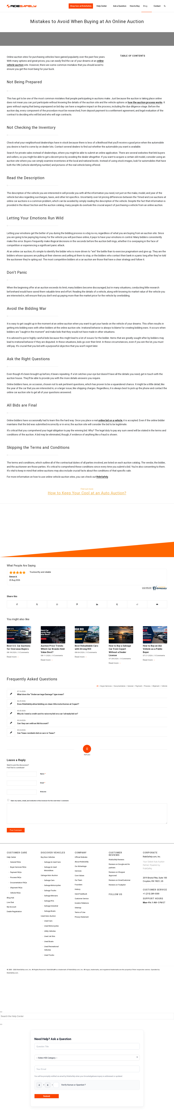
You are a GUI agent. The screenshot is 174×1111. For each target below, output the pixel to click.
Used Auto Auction (48, 916)
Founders (78, 885)
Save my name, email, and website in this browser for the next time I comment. (40, 801)
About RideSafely (81, 862)
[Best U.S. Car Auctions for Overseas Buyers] (19, 635)
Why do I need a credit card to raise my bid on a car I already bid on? (47, 714)
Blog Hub (10, 898)
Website (43, 792)
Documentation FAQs (18, 883)
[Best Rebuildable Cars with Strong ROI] (87, 635)
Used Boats (48, 941)
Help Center (11, 857)
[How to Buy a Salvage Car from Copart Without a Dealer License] (121, 635)
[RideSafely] (22, 6)
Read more (12, 657)
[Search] (164, 6)
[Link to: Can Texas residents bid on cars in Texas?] (11, 732)
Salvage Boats (49, 911)
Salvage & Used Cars (52, 862)
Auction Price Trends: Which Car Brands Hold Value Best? (53, 649)
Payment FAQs (15, 872)
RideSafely (102, 476)
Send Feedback (81, 894)
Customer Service (81, 899)
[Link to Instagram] (111, 909)
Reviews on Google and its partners (119, 866)
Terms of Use (80, 912)
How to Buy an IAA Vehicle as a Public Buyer (152, 649)
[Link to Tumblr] (123, 904)
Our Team (78, 880)
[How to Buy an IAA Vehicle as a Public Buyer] (155, 635)
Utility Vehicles (50, 931)
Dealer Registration (14, 911)
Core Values (79, 875)
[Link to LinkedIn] (111, 904)
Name (43, 774)
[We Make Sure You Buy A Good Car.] (57, 530)
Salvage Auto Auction (49, 875)
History (77, 889)
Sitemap (78, 908)
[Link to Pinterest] (117, 904)
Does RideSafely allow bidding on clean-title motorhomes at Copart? (48, 704)
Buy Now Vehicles (48, 857)
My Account (11, 907)
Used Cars (48, 921)
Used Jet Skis (49, 936)
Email (42, 783)
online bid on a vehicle (110, 420)
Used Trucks (49, 955)
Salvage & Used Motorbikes (50, 868)
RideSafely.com (12, 973)
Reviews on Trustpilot (117, 885)
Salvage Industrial (51, 906)
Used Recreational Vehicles (51, 948)
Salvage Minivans (51, 896)
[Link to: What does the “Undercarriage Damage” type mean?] (11, 693)
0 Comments (23, 652)
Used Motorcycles (51, 926)
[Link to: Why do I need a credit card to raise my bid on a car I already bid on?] (11, 713)
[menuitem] (81, 6)
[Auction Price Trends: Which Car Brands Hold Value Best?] (53, 635)
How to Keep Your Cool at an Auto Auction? (87, 493)
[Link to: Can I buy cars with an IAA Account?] (11, 722)
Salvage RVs (49, 901)
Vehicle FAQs (15, 893)
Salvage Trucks (50, 890)
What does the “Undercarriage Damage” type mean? (40, 694)
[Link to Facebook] (111, 899)
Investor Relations (82, 903)
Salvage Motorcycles (52, 885)
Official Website (81, 857)
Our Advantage (80, 866)
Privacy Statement (82, 917)
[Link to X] (117, 899)
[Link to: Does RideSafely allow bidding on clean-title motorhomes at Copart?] (11, 703)
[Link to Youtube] (123, 899)
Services (78, 871)
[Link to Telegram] (117, 909)
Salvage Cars (49, 880)
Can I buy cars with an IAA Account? (33, 723)
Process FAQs (15, 877)
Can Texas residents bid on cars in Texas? (36, 733)
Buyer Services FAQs (18, 867)
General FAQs (15, 862)
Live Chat (10, 902)
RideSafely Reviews (116, 860)
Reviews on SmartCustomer (119, 880)
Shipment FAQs (16, 888)
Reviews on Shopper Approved (117, 874)
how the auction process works (145, 102)
